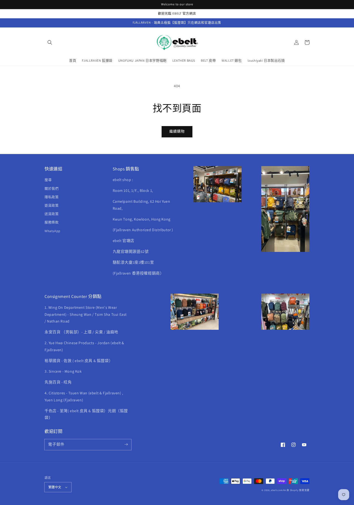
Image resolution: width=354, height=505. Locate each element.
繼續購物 (177, 131)
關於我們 (52, 188)
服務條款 (52, 222)
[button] (50, 42)
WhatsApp (52, 231)
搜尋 (48, 180)
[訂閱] (126, 444)
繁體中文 (54, 487)
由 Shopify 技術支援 (298, 490)
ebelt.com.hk (278, 490)
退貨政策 (52, 205)
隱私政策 (52, 197)
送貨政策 (52, 214)
